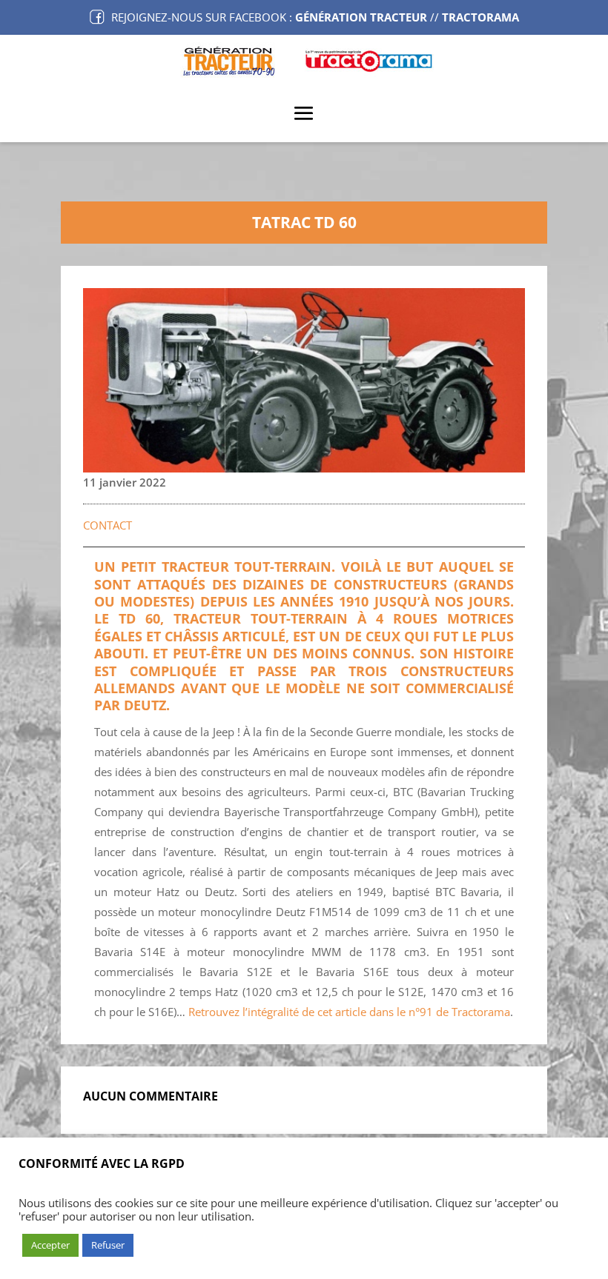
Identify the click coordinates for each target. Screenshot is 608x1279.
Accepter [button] (50, 1245)
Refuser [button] (108, 1245)
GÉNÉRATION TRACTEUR (361, 17)
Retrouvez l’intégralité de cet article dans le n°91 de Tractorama (349, 1011)
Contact (107, 525)
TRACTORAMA (480, 17)
